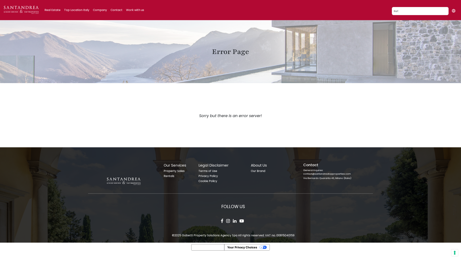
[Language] (453, 11)
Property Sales (174, 171)
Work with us (135, 10)
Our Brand (258, 171)
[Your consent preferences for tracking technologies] (454, 252)
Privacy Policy (208, 176)
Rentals (169, 176)
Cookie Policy (207, 181)
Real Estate (52, 10)
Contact (116, 10)
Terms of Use (207, 171)
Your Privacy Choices (242, 247)
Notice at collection (207, 247)
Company (100, 10)
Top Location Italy (76, 10)
